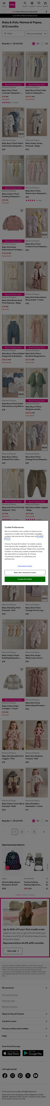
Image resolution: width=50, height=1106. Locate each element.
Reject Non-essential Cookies (25, 572)
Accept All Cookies (25, 579)
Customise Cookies (25, 566)
